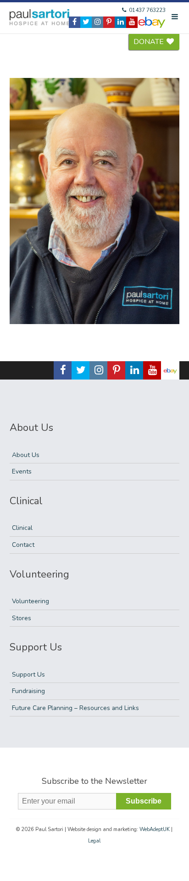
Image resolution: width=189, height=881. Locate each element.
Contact (23, 544)
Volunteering (30, 601)
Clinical (22, 527)
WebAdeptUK (154, 829)
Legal (94, 840)
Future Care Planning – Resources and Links (75, 708)
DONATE (149, 42)
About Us (25, 455)
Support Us (28, 674)
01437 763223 (147, 10)
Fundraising (28, 691)
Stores (21, 618)
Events (22, 471)
